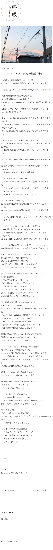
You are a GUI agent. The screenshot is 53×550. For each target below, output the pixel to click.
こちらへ (27, 422)
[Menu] (49, 3)
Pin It (3, 469)
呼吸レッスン (24, 473)
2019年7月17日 (7, 68)
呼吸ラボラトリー (11, 11)
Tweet (3, 458)
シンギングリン (34, 130)
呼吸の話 (14, 473)
